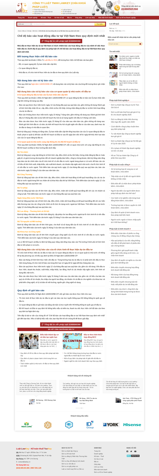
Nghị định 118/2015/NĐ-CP (41, 84)
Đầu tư (69, 17)
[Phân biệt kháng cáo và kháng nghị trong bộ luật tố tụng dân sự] (113, 66)
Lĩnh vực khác (90, 17)
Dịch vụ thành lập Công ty (70, 451)
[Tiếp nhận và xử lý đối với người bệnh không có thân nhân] (113, 82)
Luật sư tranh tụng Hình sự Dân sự (73, 469)
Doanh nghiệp (32, 17)
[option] (36, 391)
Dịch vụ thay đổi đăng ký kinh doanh (73, 461)
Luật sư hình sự (67, 9)
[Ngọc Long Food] (27, 425)
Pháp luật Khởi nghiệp (118, 100)
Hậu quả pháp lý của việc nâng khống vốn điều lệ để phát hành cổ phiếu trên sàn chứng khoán (125, 243)
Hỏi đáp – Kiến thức (32, 31)
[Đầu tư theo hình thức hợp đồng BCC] (72, 341)
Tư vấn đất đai (67, 11)
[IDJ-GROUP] (90, 425)
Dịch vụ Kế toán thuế (68, 454)
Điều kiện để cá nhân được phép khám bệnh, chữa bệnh (129, 90)
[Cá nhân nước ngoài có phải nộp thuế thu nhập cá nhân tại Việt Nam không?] (113, 58)
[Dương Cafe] (48, 425)
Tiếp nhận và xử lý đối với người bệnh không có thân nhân (128, 83)
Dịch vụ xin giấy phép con (70, 466)
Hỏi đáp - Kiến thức (117, 31)
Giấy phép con (38, 13)
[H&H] (69, 425)
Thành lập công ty (39, 9)
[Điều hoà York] (111, 425)
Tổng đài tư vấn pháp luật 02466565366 (62, 41)
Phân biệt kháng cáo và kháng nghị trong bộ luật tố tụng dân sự (129, 66)
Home (19, 31)
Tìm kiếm (100, 24)
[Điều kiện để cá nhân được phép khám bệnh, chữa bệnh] (113, 91)
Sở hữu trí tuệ (59, 17)
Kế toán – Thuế (46, 17)
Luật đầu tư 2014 (50, 60)
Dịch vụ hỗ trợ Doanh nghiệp (126, 17)
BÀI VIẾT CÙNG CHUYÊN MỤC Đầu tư (61, 329)
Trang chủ (21, 17)
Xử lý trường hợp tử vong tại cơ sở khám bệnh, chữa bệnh (129, 74)
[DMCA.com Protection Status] (133, 456)
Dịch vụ (113, 28)
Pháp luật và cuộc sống (119, 165)
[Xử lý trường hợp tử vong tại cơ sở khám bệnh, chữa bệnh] (113, 74)
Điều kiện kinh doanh (105, 17)
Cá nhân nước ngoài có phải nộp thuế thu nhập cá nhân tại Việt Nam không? (129, 58)
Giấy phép (78, 17)
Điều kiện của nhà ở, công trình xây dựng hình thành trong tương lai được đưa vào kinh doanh (125, 291)
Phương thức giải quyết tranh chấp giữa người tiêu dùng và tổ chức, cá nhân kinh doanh (124, 252)
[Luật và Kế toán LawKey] (21, 8)
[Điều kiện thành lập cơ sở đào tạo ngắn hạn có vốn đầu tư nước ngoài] (28, 341)
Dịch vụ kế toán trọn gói (70, 13)
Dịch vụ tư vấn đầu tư (68, 464)
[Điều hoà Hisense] (132, 425)
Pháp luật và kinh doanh (119, 229)
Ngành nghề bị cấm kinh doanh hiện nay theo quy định (83, 361)
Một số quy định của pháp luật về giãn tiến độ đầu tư (82, 358)
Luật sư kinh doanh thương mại (43, 11)
